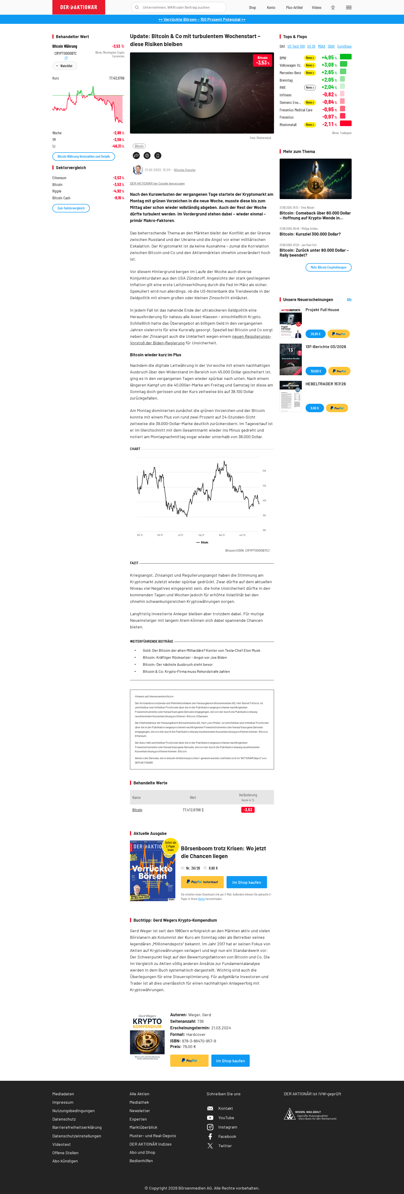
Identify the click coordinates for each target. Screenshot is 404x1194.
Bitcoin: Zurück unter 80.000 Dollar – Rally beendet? (314, 252)
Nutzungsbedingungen (73, 1110)
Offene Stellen (65, 1152)
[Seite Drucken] (147, 155)
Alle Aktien (139, 1093)
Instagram (227, 1126)
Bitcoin (139, 146)
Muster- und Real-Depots (153, 1135)
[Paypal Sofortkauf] (189, 1061)
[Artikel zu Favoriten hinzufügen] (157, 155)
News (309, 58)
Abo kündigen (65, 1160)
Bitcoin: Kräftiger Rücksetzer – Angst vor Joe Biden (185, 657)
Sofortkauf (210, 882)
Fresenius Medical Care (296, 109)
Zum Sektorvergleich (71, 208)
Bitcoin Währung (64, 46)
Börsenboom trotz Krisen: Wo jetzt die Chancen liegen (223, 852)
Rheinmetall (288, 124)
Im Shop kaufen (246, 882)
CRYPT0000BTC (65, 53)
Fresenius (287, 117)
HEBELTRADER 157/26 (326, 383)
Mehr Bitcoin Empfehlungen (328, 267)
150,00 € (316, 371)
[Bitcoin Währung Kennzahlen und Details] (88, 104)
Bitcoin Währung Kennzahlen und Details (84, 156)
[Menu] (348, 7)
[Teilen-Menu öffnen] (136, 155)
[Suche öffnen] (137, 7)
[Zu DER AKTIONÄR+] (294, 7)
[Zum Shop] (252, 7)
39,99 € (316, 333)
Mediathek (139, 1102)
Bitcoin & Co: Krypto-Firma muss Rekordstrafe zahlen (186, 671)
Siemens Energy (290, 102)
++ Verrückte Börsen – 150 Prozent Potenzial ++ (202, 19)
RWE (283, 87)
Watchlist (66, 65)
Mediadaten (63, 1093)
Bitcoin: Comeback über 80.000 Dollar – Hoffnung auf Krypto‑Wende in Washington (315, 215)
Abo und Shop (142, 1152)
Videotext (61, 1144)
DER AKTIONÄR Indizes (151, 1144)
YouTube (226, 1117)
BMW (283, 57)
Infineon (286, 94)
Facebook (227, 1136)
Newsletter (140, 1110)
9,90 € (315, 408)
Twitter (225, 1145)
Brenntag (286, 80)
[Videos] (316, 7)
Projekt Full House (322, 309)
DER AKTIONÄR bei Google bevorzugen (157, 183)
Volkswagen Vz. (290, 65)
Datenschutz (64, 1118)
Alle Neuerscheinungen (343, 299)
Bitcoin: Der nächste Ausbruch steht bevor (178, 664)
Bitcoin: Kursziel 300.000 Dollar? (310, 234)
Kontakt (225, 1108)
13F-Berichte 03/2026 (326, 346)
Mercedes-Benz (290, 72)
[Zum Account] (271, 7)
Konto (201, 899)
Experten (138, 1118)
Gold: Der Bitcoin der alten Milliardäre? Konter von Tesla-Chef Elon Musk (201, 650)
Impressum (62, 1102)
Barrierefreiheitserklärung (77, 1127)
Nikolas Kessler (185, 170)
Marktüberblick (143, 1127)
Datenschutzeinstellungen (76, 1135)
